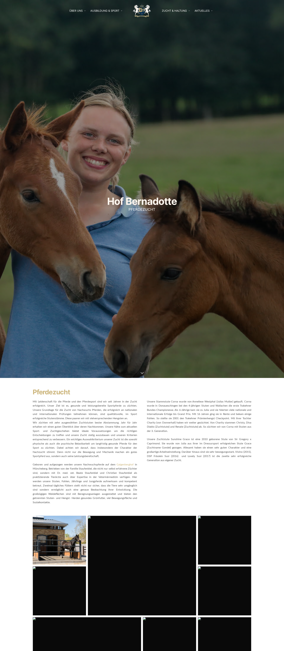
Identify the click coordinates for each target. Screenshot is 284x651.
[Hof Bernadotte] (142, 10)
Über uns (76, 10)
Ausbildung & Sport (104, 10)
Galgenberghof (125, 464)
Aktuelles (202, 10)
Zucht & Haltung (174, 10)
